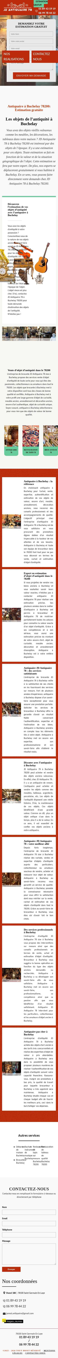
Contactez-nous (35, 1353)
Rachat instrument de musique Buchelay (26, 1153)
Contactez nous (41, 56)
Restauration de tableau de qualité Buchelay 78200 (43, 1156)
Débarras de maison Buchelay (18, 1151)
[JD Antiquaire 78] (18, 7)
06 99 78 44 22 (47, 13)
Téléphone (7, 1230)
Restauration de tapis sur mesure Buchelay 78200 (34, 1156)
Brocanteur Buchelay (18, 1161)
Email (4, 1218)
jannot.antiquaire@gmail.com (20, 1313)
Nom (4, 1207)
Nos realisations (14, 56)
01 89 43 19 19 (47, 8)
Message (6, 1241)
